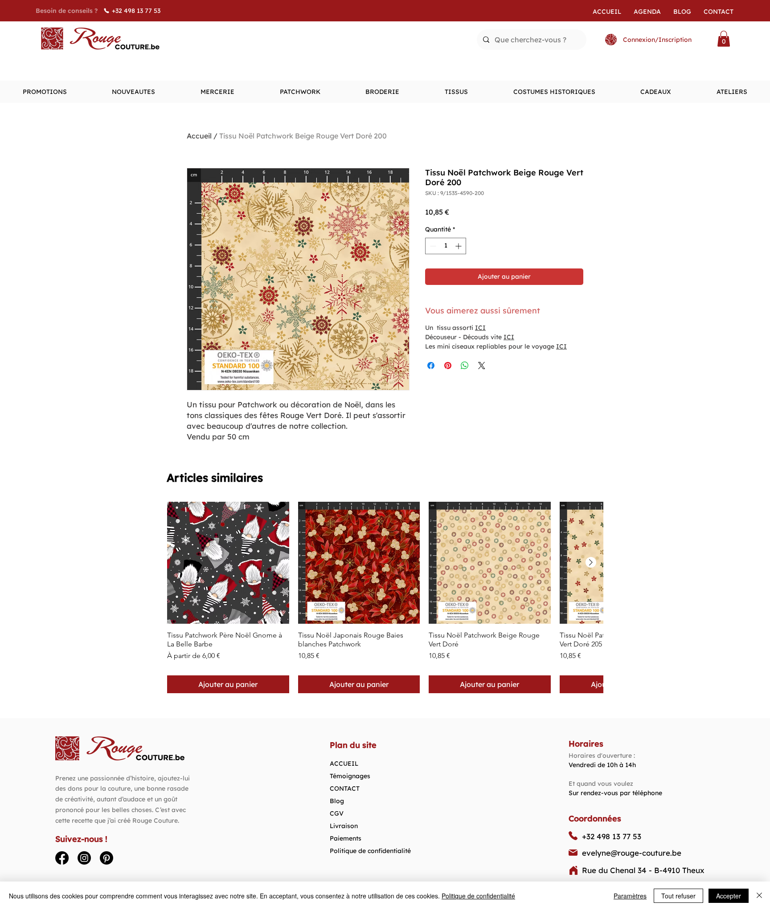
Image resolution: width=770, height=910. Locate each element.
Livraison (344, 826)
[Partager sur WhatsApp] (464, 365)
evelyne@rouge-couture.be (631, 852)
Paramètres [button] (630, 895)
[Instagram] (84, 858)
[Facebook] (62, 858)
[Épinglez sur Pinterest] (447, 365)
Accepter (728, 895)
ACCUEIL (344, 764)
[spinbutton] (446, 246)
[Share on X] (481, 365)
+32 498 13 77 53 (611, 836)
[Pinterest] (106, 858)
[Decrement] (432, 246)
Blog (337, 801)
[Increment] (459, 246)
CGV (337, 813)
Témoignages (350, 776)
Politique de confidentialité (370, 851)
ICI (480, 328)
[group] (385, 597)
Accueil (199, 135)
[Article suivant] (591, 562)
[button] (723, 39)
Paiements (345, 838)
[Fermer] (759, 896)
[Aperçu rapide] (228, 563)
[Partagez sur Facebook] (431, 365)
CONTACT (345, 788)
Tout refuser (678, 895)
